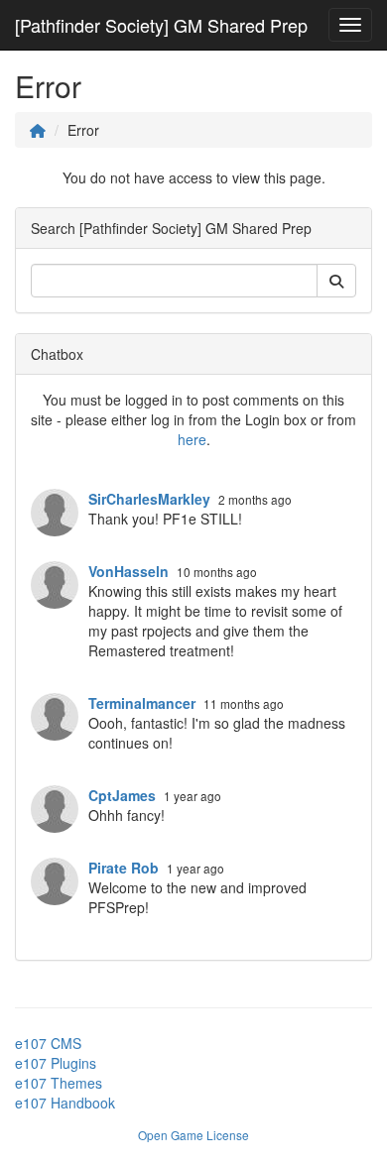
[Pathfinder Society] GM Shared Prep (161, 25)
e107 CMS (48, 1043)
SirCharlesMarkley (149, 499)
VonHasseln (128, 571)
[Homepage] (38, 130)
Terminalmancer (141, 703)
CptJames (122, 795)
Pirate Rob (123, 867)
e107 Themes (58, 1083)
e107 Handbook (65, 1102)
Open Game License (193, 1134)
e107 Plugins (55, 1063)
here (192, 439)
